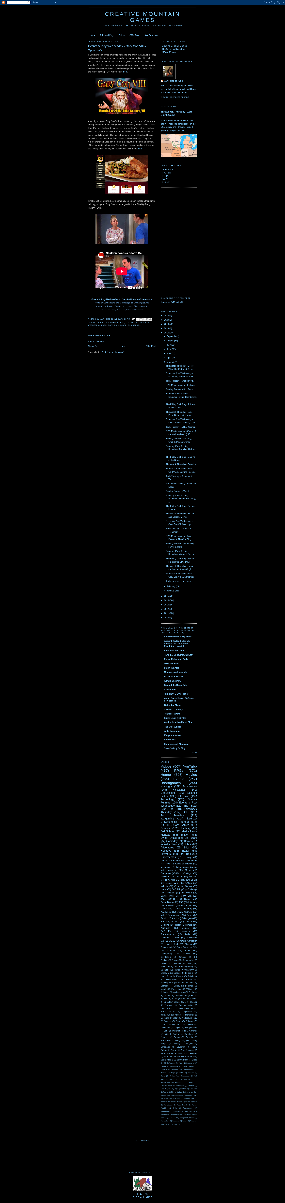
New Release (187, 1050)
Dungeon (188, 918)
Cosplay (164, 1086)
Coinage (164, 986)
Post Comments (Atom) (112, 352)
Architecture (165, 1082)
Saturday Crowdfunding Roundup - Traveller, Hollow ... (180, 449)
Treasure (175, 1121)
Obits (175, 899)
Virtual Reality (172, 1034)
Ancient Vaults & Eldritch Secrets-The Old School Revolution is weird (177, 643)
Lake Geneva (180, 966)
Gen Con (166, 1095)
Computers (166, 873)
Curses (163, 1066)
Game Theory (188, 1066)
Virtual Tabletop (185, 983)
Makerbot (176, 1098)
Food (104, 325)
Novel (163, 989)
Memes (171, 1102)
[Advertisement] (174, 240)
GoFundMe (166, 931)
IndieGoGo (165, 1015)
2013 (166, 604)
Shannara (189, 1056)
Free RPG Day (186, 1008)
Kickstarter (179, 789)
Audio (191, 1082)
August (170, 340)
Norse (187, 1102)
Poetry (194, 1018)
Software (190, 1021)
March (170, 362)
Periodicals (168, 1105)
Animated (165, 992)
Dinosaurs (174, 1066)
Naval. (174, 1050)
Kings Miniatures (172, 735)
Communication (186, 1005)
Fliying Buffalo (176, 1092)
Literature (166, 854)
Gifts (195, 947)
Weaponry (189, 970)
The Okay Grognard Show (182, 1118)
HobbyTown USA (190, 1095)
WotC (177, 937)
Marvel (164, 908)
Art (162, 825)
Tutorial (177, 908)
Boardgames (171, 783)
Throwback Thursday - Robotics (181, 464)
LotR (166, 1031)
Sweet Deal (172, 944)
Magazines (176, 915)
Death (163, 1008)
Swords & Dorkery (173, 709)
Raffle (181, 1073)
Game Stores (168, 1011)
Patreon (193, 1053)
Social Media (167, 1060)
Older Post (150, 346)
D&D (187, 934)
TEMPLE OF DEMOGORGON (178, 655)
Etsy (172, 1008)
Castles (164, 963)
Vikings (189, 989)
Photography (166, 954)
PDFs (187, 950)
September (172, 336)
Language (165, 1047)
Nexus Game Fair (169, 1053)
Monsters (165, 937)
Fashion (193, 876)
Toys (167, 863)
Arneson (172, 1063)
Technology (167, 799)
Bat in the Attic (171, 668)
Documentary (181, 995)
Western (189, 1034)
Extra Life (193, 1089)
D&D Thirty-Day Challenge (184, 889)
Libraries (171, 950)
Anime (171, 1079)
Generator (177, 1095)
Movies (191, 774)
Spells (165, 1114)
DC (171, 1086)
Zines (194, 1060)
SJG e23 (166, 182)
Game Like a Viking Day (173, 1040)
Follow (121, 35)
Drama (177, 1037)
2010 (166, 617)
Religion (191, 1073)
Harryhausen (191, 1028)
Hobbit (187, 844)
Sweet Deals (169, 837)
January (171, 590)
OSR (195, 1102)
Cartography (188, 960)
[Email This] (138, 319)
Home (92, 35)
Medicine (165, 925)
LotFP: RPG (170, 739)
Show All (193, 753)
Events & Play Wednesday (104, 299)
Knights (189, 1044)
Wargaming (167, 818)
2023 (166, 315)
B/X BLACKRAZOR (173, 676)
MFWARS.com (169, 52)
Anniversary (182, 1079)
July (169, 345)
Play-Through (172, 979)
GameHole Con (191, 1092)
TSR (181, 902)
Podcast (186, 954)
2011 (166, 613)
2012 (166, 609)
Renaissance (166, 1111)
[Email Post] (133, 319)
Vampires (176, 1024)
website (164, 886)
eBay (189, 908)
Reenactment (188, 1108)
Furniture (189, 973)
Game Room (182, 947)
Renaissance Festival (182, 1111)
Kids (166, 999)
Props (173, 1073)
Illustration (165, 966)
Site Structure (151, 35)
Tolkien (185, 834)
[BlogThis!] (141, 319)
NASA (174, 999)
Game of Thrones (183, 863)
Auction (175, 918)
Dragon (177, 973)
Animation (165, 928)
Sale (163, 921)
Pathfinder (192, 976)
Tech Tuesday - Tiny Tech (178, 581)
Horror (163, 889)
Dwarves (191, 1086)
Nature (176, 1018)
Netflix (185, 1018)
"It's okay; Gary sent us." (176, 694)
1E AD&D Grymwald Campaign (181, 941)
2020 (166, 320)
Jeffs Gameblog (172, 731)
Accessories (190, 786)
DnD (185, 812)
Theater (193, 1002)
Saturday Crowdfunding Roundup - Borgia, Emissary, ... (181, 498)
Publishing (176, 989)
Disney (177, 986)
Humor (166, 774)
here (125, 72)
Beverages (103, 323)
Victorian (193, 1121)
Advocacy (169, 1005)
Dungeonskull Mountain (176, 744)
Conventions (117, 323)
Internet (177, 1015)
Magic (166, 1098)
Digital (177, 1028)
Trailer (185, 850)
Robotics (170, 892)
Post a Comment (96, 341)
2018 (166, 328)
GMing (188, 883)
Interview (192, 902)
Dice (187, 847)
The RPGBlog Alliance (142, 1196)
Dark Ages (180, 1086)
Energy (179, 912)
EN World (186, 892)
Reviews (170, 905)
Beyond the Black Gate (175, 685)
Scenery (167, 1021)
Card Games (181, 825)
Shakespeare (167, 983)
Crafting (189, 963)
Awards (179, 876)
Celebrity (177, 963)
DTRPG (165, 176)
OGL (183, 1053)
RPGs (178, 770)
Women (174, 1124)
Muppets (175, 1069)
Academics (166, 912)
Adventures (167, 847)
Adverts (175, 960)
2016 (166, 332)
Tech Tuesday (172, 815)
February (171, 586)
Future (194, 995)
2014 (166, 600)
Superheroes (168, 857)
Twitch (184, 1121)
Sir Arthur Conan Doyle (175, 1002)
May (169, 353)
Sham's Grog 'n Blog (174, 748)
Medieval (165, 876)
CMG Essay (191, 860)
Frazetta (189, 1037)
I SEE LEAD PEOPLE (175, 718)
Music (188, 870)
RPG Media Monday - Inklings (180, 385)
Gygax (123, 325)
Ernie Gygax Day (167, 1089)
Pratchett (176, 1031)
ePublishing (191, 937)
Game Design (167, 902)
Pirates (177, 970)
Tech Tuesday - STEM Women (180, 427)
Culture (167, 995)
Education (171, 870)
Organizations (188, 1069)
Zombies (182, 957)
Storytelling (166, 957)
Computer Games (183, 886)
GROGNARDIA (171, 663)
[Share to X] (144, 319)
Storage (174, 1114)
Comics (164, 860)
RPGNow (166, 173)
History (188, 857)
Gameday (172, 841)
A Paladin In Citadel (174, 650)
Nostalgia (166, 786)
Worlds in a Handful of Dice (178, 722)
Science (165, 828)
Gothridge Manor (172, 705)
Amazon (164, 1037)
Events (129, 323)
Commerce (190, 1063)
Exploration (181, 1089)
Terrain (164, 918)
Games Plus (167, 896)
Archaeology (179, 992)
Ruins (163, 1076)
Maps (163, 1102)
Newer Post (93, 346)
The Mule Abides (172, 727)
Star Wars (191, 837)
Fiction (176, 860)
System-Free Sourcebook (180, 1076)
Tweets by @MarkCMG (172, 302)
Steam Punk (182, 1060)
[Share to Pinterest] (150, 319)
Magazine (165, 970)
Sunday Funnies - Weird (177, 491)
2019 (166, 324)
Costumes (165, 1028)
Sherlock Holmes (189, 999)
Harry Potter (166, 976)
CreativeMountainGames (134, 299)
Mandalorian (189, 1098)
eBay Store (167, 169)
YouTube (190, 766)
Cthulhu (188, 944)
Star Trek (185, 854)
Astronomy (179, 1082)
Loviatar (164, 1069)
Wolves (166, 1124)
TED (181, 1114)
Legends (189, 986)
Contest (185, 928)
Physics (163, 1073)
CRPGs (189, 1024)
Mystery (179, 976)
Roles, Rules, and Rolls (176, 659)
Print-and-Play (107, 35)
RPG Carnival (190, 1031)
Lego (191, 966)
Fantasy (185, 828)
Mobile (179, 1102)
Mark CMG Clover (173, 81)
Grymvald (187, 1011)
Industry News (169, 844)
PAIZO (165, 179)
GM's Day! (134, 35)
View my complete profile (175, 97)
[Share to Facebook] (147, 319)
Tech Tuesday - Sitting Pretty (180, 381)
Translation (165, 1121)
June (169, 349)
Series (178, 1021)
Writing (164, 899)
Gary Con (113, 325)
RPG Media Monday (175, 880)
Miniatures (166, 867)
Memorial (189, 1015)
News (189, 915)
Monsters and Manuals (175, 672)
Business (193, 992)
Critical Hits (170, 689)
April (169, 358)
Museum (186, 931)
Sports (163, 1024)
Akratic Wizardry (172, 681)
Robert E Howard (183, 925)
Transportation (167, 934)
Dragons (188, 899)
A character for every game (177, 636)
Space (194, 880)
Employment (166, 947)
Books (187, 841)
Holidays (166, 850)
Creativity (165, 973)
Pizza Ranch (182, 1105)
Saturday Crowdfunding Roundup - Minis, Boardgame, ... (181, 396)
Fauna (165, 1092)
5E (165, 1063)
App (192, 1079)
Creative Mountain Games (142, 17)
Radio (189, 979)
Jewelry (176, 1044)
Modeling (165, 1018)
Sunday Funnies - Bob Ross (179, 389)
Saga (195, 1111)
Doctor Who (172, 883)
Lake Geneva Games (186, 867)
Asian (181, 1063)
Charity (188, 921)
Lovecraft (181, 1047)
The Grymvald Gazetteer (174, 49)
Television (183, 796)
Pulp (175, 1108)
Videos (166, 766)
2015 (166, 596)
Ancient (175, 921)
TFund (188, 1114)
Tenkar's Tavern (172, 714)
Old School (134, 325)
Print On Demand (172, 1056)
